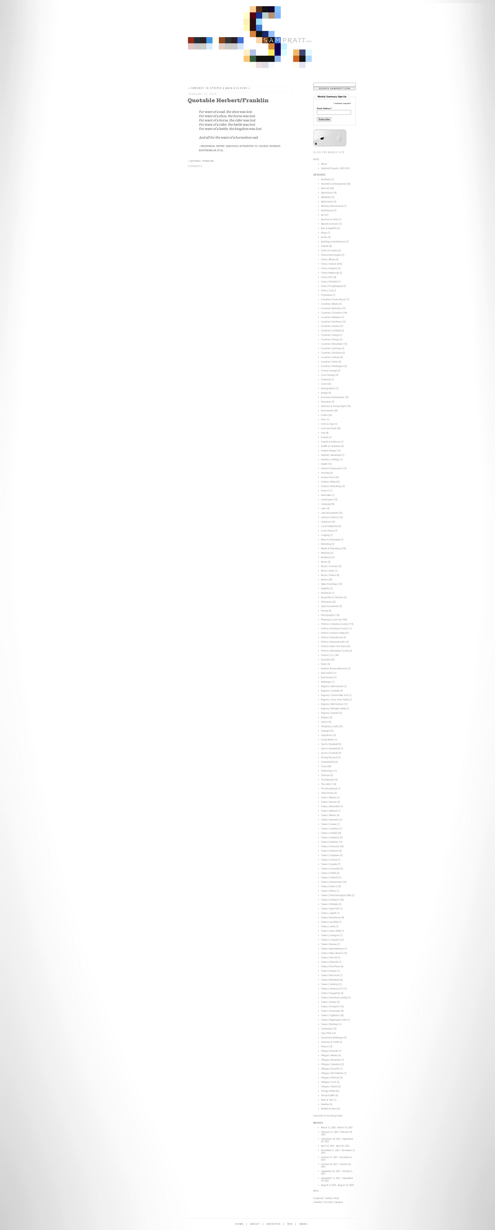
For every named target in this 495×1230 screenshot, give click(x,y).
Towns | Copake (330, 864)
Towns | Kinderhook (332, 917)
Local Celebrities (331, 526)
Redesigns (328, 681)
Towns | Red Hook (331, 975)
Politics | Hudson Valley (335, 632)
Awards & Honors (331, 223)
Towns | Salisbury (331, 984)
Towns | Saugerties (332, 993)
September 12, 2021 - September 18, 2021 (337, 1179)
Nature (326, 579)
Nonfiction (328, 592)
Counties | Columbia (334, 312)
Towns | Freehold (331, 877)
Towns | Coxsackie (332, 868)
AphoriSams (328, 201)
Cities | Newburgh (331, 272)
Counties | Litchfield (332, 330)
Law (325, 508)
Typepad (338, 1202)
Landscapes (329, 499)
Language (327, 503)
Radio (325, 664)
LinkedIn (317, 1202)
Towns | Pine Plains (332, 966)
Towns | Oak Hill (330, 957)
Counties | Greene (332, 326)
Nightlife (327, 588)
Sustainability (329, 761)
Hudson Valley (330, 481)
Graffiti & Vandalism (332, 446)
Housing (327, 472)
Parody (326, 610)
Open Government (331, 606)
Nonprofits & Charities (333, 597)
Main (229, 88)
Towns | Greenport (332, 899)
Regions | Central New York (336, 695)
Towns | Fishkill (330, 873)
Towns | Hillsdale (331, 904)
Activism (327, 188)
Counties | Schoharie (333, 352)
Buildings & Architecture (335, 241)
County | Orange (330, 370)
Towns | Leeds (330, 926)
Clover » (243, 88)
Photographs (330, 615)
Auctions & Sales (331, 219)
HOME (239, 1224)
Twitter (328, 1198)
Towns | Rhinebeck (332, 979)
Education (327, 401)
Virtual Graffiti (329, 1095)
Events (326, 415)
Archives (318, 1123)
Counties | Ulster (331, 361)
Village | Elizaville (331, 1050)
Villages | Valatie (331, 1086)
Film (325, 419)
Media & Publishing (333, 548)
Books (326, 237)
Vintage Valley (330, 1090)
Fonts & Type (329, 423)
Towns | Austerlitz (331, 819)
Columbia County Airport (335, 299)
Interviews (328, 495)
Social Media (329, 739)
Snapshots (328, 735)
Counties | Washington (334, 366)
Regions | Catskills (332, 690)
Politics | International (333, 637)
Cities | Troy (328, 290)
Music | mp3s (329, 570)
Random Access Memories (336, 668)
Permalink (208, 161)
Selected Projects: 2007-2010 (335, 168)
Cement (326, 246)
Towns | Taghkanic (332, 1015)
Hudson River (330, 477)
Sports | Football (331, 752)
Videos (326, 1046)
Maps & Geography (332, 539)
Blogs (325, 232)
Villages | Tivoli (330, 1082)
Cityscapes (328, 294)
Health (326, 463)
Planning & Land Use (334, 619)
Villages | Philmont (332, 1077)
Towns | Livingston (332, 939)
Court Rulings (329, 375)
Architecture (328, 210)
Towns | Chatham (331, 841)
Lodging (327, 535)
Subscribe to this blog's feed (327, 1115)
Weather (326, 1104)
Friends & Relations (332, 441)
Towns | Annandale (332, 806)
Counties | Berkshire (333, 308)
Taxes (326, 766)
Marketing (327, 543)
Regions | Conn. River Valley (336, 699)
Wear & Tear (328, 1099)
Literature (328, 521)
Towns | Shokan (330, 1002)
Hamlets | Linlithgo (332, 459)
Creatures (327, 379)
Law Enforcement (331, 512)
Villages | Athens (331, 1055)
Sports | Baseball (331, 744)
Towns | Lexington (331, 935)
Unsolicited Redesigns (334, 1037)
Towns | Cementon (332, 837)
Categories (319, 174)
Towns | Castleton (331, 828)
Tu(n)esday (328, 1028)
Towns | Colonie (330, 859)
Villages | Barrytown (332, 1059)
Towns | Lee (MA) (331, 921)
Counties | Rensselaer (334, 343)
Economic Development (335, 397)
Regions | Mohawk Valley (335, 708)
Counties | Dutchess (333, 321)
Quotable (195, 161)
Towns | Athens (330, 815)
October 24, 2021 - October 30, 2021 (336, 1165)
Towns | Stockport (332, 1006)
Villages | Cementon (332, 1064)
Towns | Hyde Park (332, 908)
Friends (326, 437)
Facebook (318, 1198)
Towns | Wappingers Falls (335, 1019)
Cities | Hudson (331, 263)
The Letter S (328, 784)
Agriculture (329, 192)
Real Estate (328, 672)
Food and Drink (331, 428)
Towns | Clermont (331, 850)
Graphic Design (331, 450)
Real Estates (328, 677)
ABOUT (255, 1224)
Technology (329, 770)
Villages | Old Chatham (334, 1073)
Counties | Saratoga (332, 348)
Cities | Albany (329, 259)
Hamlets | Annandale (332, 455)
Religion (326, 717)
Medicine (327, 552)
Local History (329, 530)
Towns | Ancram (330, 801)
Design (326, 392)
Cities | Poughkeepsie (333, 286)
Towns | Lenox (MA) (332, 930)
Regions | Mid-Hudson (334, 704)
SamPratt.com (262, 38)
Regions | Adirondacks (334, 686)
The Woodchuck (331, 788)
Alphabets (327, 197)
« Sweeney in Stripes (205, 88)
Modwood (328, 557)
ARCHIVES (274, 1224)
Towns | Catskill (331, 833)
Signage (327, 730)
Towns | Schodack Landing (336, 997)
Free (325, 432)
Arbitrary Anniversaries (334, 206)
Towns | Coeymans (332, 855)
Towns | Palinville (331, 961)
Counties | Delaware (332, 317)
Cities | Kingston (331, 268)
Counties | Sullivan (332, 357)
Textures (327, 775)
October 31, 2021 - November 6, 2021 (336, 1158)
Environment (329, 410)
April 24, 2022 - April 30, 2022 (335, 1145)
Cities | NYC (328, 277)
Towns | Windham (331, 1024)
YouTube (327, 1202)
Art (324, 214)
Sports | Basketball (332, 748)
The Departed (329, 779)
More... (316, 1190)
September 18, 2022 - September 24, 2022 (337, 1140)
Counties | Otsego (331, 339)
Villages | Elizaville (332, 1068)
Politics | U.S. (330, 655)
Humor (326, 490)
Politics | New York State (335, 646)
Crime (326, 383)
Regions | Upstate (331, 712)
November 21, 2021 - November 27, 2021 (338, 1151)
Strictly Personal (331, 757)
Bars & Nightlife (330, 228)
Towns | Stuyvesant (332, 1010)
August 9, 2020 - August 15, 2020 (337, 1185)
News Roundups (331, 584)
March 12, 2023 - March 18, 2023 (336, 1127)
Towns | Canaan (330, 824)
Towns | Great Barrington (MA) (337, 895)
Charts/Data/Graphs (332, 254)
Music (325, 561)
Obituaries (328, 601)
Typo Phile (328, 1033)
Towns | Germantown (333, 881)
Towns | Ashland (331, 810)
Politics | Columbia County (337, 624)
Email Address (324, 108)
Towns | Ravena (330, 970)
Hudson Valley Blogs (333, 486)
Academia (327, 179)
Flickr (336, 1198)
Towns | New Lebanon (334, 953)
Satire (326, 721)
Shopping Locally (332, 726)
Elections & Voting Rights (336, 406)
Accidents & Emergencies (336, 183)
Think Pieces (329, 793)
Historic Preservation (333, 468)
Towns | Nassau (330, 944)
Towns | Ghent (331, 886)
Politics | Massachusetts (335, 641)
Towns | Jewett (330, 913)
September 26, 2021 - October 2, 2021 (337, 1172)
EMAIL (304, 1224)
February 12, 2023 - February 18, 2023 (336, 1133)
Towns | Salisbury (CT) (334, 988)
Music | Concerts (331, 566)
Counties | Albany (331, 303)
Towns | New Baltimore (334, 948)
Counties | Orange (331, 335)
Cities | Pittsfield (331, 281)
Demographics (330, 388)
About (324, 163)
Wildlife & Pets (330, 1108)
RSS (290, 1224)
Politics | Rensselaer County (336, 650)
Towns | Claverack (332, 846)
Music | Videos (330, 575)
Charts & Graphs (331, 250)
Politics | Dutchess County (336, 628)
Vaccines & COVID (331, 1042)
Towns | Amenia (330, 797)
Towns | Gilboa (330, 890)
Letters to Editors (332, 517)
